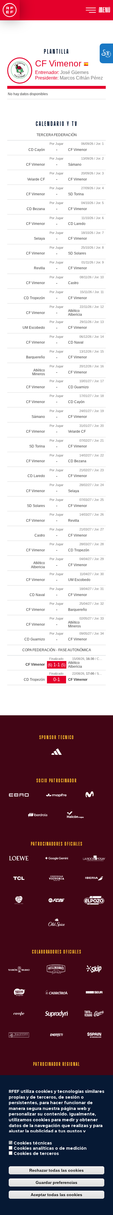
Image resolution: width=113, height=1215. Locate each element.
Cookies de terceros (36, 1153)
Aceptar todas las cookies (56, 1194)
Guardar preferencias (56, 1182)
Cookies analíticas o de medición (50, 1148)
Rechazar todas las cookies (56, 1170)
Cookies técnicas (33, 1143)
